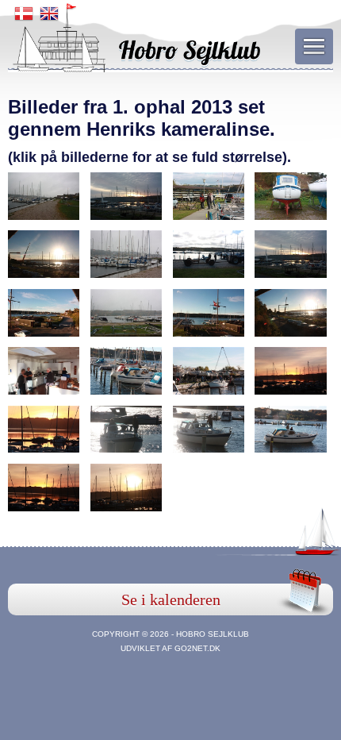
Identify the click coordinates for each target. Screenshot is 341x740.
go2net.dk (197, 648)
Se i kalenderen (170, 599)
